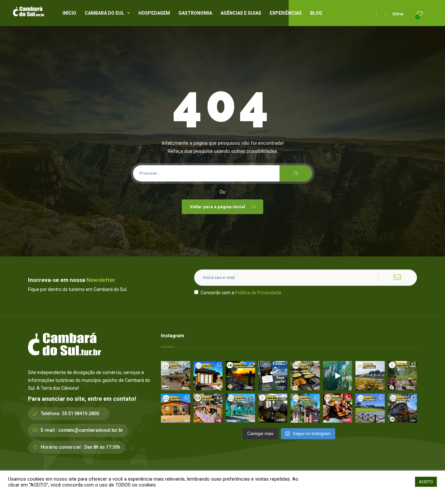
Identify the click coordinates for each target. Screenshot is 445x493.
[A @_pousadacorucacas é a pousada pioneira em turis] (370, 408)
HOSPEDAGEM (154, 13)
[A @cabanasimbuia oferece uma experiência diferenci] (402, 408)
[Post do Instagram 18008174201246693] (337, 375)
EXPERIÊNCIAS (286, 13)
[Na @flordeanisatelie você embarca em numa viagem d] (208, 408)
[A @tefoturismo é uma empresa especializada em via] (273, 408)
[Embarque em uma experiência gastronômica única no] (305, 375)
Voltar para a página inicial (217, 206)
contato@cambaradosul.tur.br (90, 430)
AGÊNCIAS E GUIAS (241, 13)
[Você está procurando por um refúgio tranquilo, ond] (305, 408)
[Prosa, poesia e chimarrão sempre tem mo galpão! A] (240, 375)
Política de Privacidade (258, 292)
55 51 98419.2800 (80, 413)
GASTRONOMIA (195, 13)
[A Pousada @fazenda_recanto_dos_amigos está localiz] (370, 375)
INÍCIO (69, 13)
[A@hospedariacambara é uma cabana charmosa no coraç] (208, 375)
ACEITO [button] (426, 481)
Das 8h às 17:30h (102, 447)
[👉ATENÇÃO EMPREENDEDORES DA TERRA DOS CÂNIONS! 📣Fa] (273, 375)
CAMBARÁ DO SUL (104, 13)
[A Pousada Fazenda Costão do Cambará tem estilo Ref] (175, 375)
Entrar (398, 13)
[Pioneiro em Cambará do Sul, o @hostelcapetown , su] (175, 408)
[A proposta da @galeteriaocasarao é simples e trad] (337, 408)
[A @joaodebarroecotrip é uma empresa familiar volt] (402, 375)
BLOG (316, 13)
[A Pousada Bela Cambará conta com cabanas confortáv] (240, 408)
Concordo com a (241, 292)
